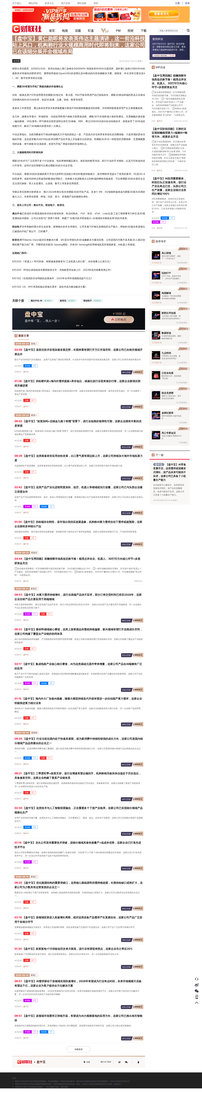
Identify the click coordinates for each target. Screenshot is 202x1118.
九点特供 (166, 352)
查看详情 (137, 581)
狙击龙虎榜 (167, 392)
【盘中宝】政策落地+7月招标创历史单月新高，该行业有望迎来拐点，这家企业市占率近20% (73, 948)
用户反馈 (65, 3)
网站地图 (81, 3)
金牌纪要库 (167, 412)
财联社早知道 (169, 312)
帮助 (96, 3)
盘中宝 (26, 372)
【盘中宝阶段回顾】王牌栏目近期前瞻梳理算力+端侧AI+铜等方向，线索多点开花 (169, 132)
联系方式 (49, 3)
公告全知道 (167, 372)
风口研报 (166, 252)
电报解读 (166, 292)
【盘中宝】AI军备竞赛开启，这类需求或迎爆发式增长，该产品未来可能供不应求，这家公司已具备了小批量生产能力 (169, 472)
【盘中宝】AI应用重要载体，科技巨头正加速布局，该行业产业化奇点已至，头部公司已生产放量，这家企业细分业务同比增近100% (169, 186)
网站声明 (33, 3)
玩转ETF (166, 272)
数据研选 (166, 332)
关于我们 (16, 3)
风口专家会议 (169, 432)
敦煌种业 (157, 39)
